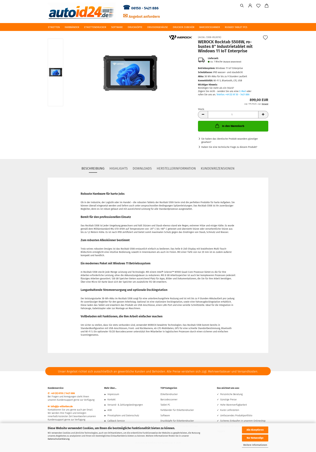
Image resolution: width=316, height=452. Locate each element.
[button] (250, 6)
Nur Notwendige (255, 438)
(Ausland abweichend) (232, 62)
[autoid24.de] (83, 11)
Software (117, 27)
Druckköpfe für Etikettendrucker (177, 420)
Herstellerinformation (176, 168)
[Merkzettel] (258, 6)
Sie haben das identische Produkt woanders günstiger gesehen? (229, 140)
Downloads (142, 168)
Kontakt (111, 399)
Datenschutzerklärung (58, 439)
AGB (109, 410)
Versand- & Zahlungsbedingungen (125, 404)
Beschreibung (93, 168)
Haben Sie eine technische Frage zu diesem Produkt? (229, 147)
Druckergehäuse (157, 27)
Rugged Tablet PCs (236, 27)
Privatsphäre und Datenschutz (123, 415)
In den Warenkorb (233, 126)
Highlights (118, 168)
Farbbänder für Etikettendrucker (177, 410)
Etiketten (54, 27)
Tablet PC (165, 404)
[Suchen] (242, 6)
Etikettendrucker (95, 27)
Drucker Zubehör (183, 27)
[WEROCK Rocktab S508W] (130, 73)
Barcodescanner (209, 27)
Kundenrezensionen (218, 168)
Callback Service (116, 420)
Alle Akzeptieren (255, 429)
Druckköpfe (135, 27)
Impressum (113, 394)
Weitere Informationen (255, 445)
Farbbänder (72, 27)
